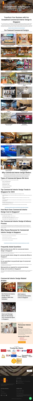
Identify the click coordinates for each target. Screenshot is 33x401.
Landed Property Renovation (23, 339)
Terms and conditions (3, 393)
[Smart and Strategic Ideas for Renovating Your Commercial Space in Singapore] (8, 311)
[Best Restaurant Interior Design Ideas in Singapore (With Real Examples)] (8, 291)
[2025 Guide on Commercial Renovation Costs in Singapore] (24, 291)
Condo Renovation (22, 337)
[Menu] (31, 2)
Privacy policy (2, 391)
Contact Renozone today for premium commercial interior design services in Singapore (16, 207)
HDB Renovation (22, 338)
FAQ (1, 390)
